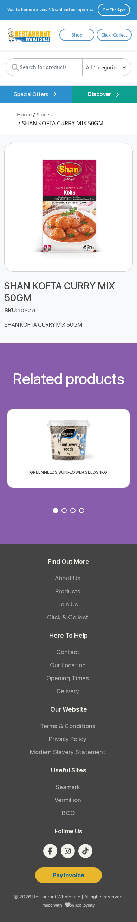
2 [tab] (64, 511)
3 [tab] (73, 511)
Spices (44, 114)
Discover (100, 94)
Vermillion (67, 799)
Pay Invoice (68, 875)
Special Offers (32, 94)
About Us (67, 578)
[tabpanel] (68, 448)
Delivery (68, 691)
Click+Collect (114, 35)
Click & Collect (67, 617)
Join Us (67, 604)
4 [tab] (82, 511)
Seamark (68, 786)
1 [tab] (56, 511)
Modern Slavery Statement (67, 752)
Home (24, 114)
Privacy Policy (67, 739)
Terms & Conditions (68, 726)
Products (67, 591)
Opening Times (67, 678)
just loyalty (85, 905)
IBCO (67, 812)
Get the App (114, 9)
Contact (67, 652)
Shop (77, 35)
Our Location (68, 665)
